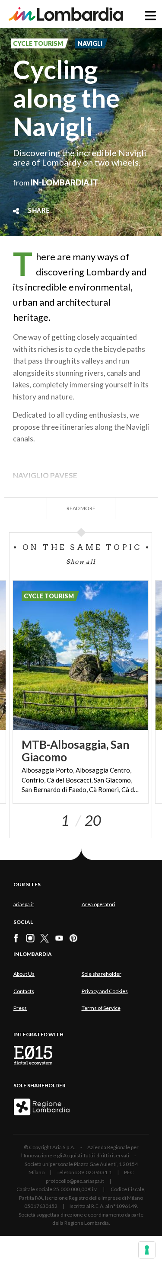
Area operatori (98, 904)
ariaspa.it (23, 904)
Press (20, 1008)
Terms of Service (101, 1008)
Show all (80, 561)
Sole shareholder (101, 974)
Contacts (23, 991)
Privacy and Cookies (105, 991)
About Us (24, 974)
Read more (81, 508)
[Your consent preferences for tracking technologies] (147, 1250)
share (39, 211)
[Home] (66, 14)
